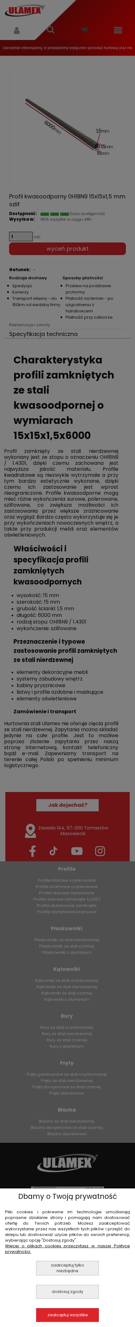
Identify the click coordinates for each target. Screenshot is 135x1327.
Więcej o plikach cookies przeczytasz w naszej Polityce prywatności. (67, 1249)
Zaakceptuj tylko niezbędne (67, 1268)
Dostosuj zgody (67, 1292)
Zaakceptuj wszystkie (67, 1315)
